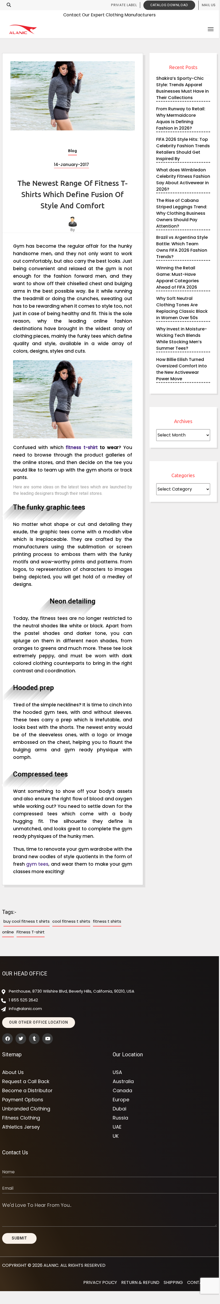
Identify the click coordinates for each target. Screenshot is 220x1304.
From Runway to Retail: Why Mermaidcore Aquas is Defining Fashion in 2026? (180, 118)
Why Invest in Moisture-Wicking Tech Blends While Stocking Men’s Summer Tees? (181, 338)
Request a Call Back (25, 1081)
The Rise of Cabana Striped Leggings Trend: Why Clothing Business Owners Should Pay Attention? (181, 213)
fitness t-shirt (81, 447)
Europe (121, 1099)
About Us (13, 1072)
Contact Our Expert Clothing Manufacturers (109, 14)
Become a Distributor (27, 1090)
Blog (72, 150)
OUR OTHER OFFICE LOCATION (38, 1022)
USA (117, 1072)
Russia (120, 1118)
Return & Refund (140, 1282)
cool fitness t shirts (71, 921)
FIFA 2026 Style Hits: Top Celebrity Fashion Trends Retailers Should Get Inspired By (183, 149)
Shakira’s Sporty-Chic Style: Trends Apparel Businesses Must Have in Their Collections (182, 88)
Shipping (173, 1282)
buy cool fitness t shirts (26, 921)
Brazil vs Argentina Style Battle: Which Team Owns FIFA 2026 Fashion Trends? (182, 247)
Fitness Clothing (21, 1118)
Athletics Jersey (21, 1127)
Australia (123, 1081)
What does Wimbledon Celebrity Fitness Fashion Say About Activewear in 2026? (183, 179)
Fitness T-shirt (31, 932)
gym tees (37, 864)
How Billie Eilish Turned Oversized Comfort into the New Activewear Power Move (181, 369)
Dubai (119, 1109)
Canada (122, 1090)
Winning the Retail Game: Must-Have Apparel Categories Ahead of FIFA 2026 (177, 277)
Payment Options (22, 1099)
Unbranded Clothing (26, 1109)
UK (116, 1136)
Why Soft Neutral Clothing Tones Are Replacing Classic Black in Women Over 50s (182, 308)
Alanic (51, 1265)
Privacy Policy (100, 1282)
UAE (117, 1127)
